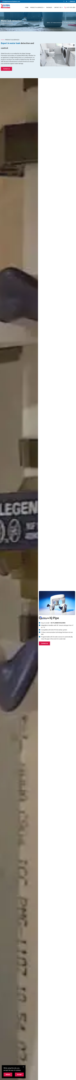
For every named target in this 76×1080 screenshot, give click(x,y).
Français (72, 1)
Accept (19, 1074)
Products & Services (36, 7)
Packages (49, 7)
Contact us (57, 7)
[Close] (23, 1067)
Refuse (8, 1074)
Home (26, 7)
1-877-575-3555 (70, 7)
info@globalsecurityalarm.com (11, 1)
